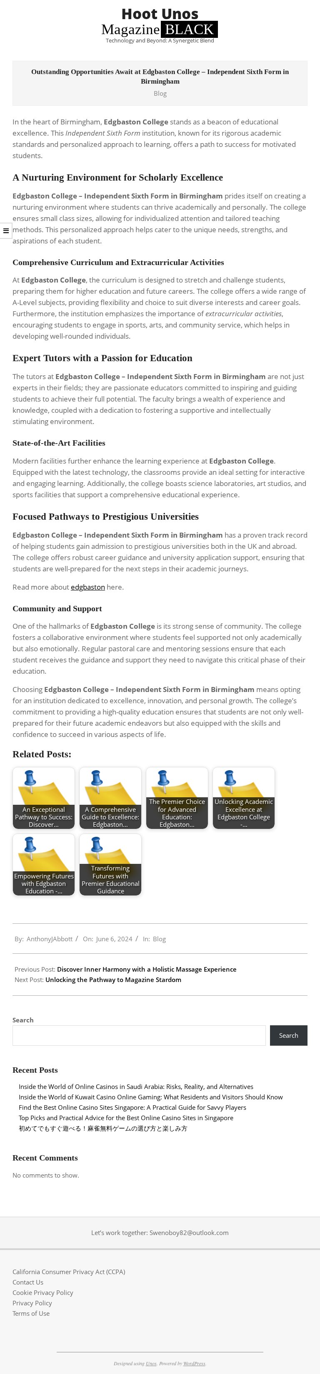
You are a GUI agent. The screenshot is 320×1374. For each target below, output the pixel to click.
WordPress (194, 1363)
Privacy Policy (32, 1303)
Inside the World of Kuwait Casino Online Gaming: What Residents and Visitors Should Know (151, 1097)
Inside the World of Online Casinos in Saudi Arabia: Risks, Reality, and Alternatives (136, 1086)
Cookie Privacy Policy (42, 1292)
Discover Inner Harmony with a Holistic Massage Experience (147, 969)
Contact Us (27, 1282)
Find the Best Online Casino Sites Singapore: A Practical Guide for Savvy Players (132, 1107)
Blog (160, 93)
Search (23, 1020)
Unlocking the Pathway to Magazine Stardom (113, 979)
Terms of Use (31, 1313)
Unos (151, 1363)
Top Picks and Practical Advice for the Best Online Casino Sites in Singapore (126, 1118)
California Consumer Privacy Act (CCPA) (68, 1271)
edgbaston (88, 587)
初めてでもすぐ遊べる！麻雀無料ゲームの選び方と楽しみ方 (103, 1128)
